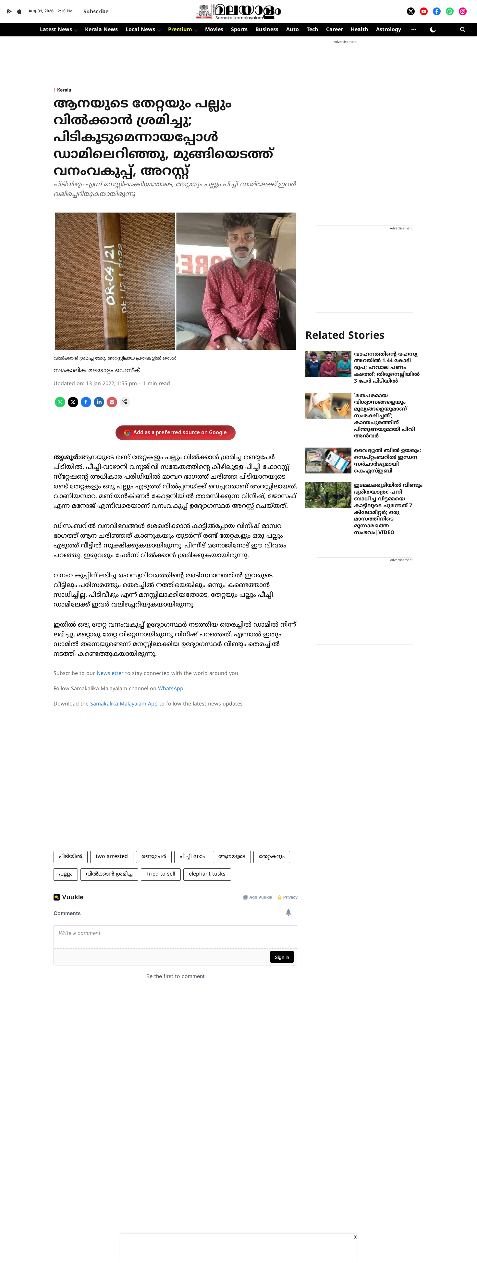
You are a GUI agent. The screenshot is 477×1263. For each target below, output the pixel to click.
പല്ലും (65, 874)
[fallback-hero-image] (328, 364)
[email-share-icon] (112, 406)
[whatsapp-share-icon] (60, 406)
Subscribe (95, 12)
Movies (214, 30)
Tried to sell (160, 874)
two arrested (112, 856)
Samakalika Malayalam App (124, 704)
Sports (239, 30)
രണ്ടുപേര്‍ (153, 856)
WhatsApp (170, 689)
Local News (140, 30)
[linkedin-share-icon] (99, 406)
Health (359, 30)
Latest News (56, 30)
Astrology (388, 30)
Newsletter (110, 673)
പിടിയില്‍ (70, 856)
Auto (292, 30)
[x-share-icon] (73, 406)
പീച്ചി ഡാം (192, 856)
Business (266, 30)
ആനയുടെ (231, 856)
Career (334, 30)
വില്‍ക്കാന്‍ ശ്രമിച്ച (109, 874)
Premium (180, 30)
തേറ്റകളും (272, 856)
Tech (312, 30)
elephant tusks (207, 874)
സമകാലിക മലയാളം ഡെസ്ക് (97, 370)
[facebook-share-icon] (86, 406)
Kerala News (101, 30)
